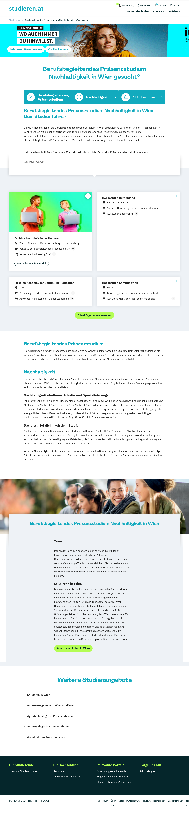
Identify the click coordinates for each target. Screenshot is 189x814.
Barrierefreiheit (175, 800)
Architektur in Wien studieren (46, 737)
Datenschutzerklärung (129, 800)
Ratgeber (173, 10)
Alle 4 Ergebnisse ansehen (94, 315)
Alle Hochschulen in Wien (73, 648)
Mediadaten (59, 771)
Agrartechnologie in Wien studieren (50, 716)
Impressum (102, 800)
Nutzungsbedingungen (154, 800)
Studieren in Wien (38, 695)
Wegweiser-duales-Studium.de (114, 776)
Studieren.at (14, 20)
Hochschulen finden (137, 10)
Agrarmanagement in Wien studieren (50, 705)
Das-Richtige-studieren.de (111, 771)
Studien (157, 10)
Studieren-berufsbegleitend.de (114, 782)
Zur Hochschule (58, 49)
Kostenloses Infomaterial (31, 263)
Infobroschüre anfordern (26, 49)
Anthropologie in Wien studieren (48, 726)
